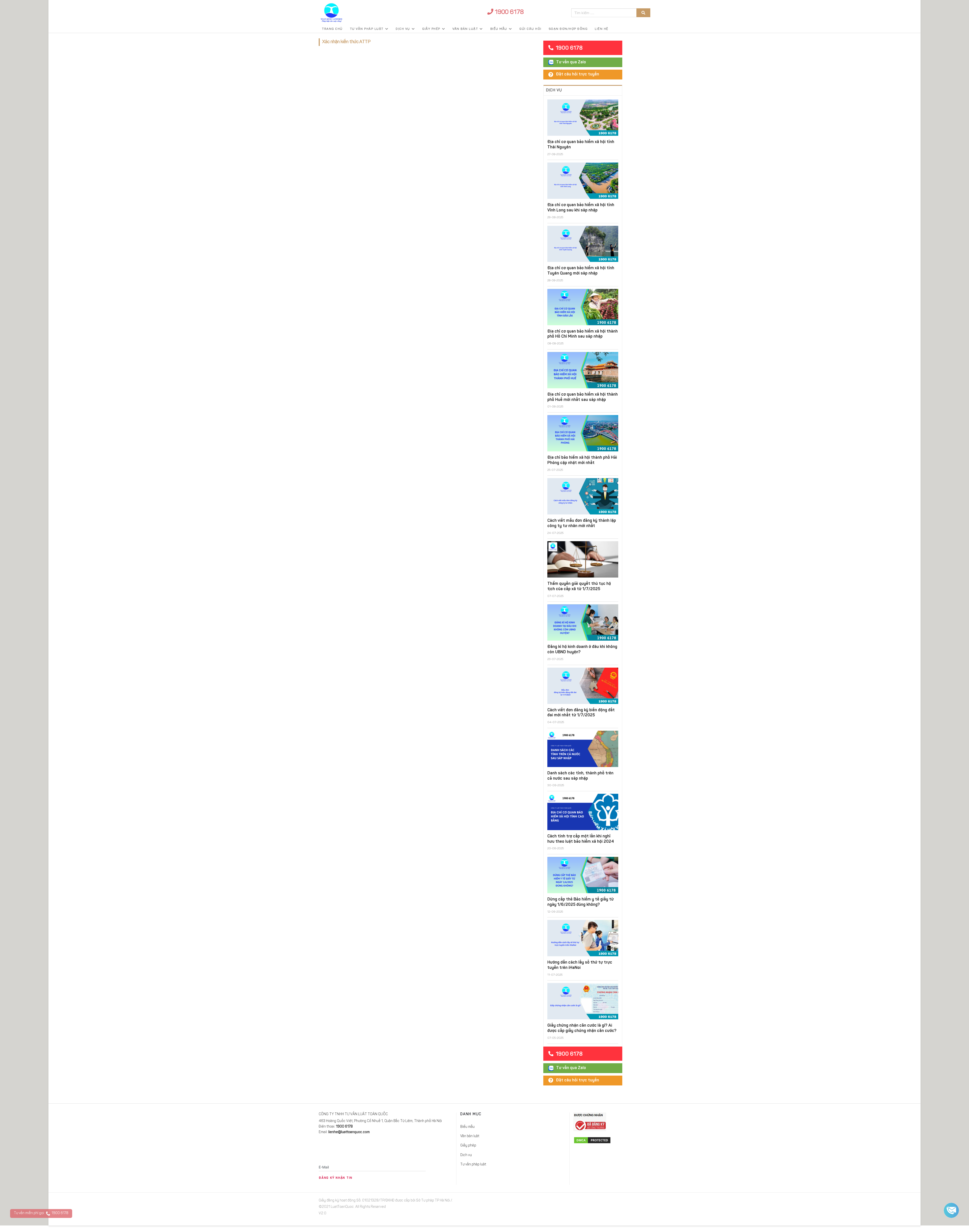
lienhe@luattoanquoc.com (349, 1132)
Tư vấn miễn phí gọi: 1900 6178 (41, 1213)
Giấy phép (431, 29)
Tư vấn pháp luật (367, 29)
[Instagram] (636, 1201)
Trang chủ (332, 29)
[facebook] (607, 1201)
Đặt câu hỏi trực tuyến (577, 74)
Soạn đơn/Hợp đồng (568, 29)
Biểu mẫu (498, 29)
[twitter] (618, 1201)
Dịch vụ (403, 29)
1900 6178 (508, 12)
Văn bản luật (465, 29)
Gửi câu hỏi (530, 29)
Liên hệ (601, 29)
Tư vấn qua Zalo (571, 62)
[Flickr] (647, 1201)
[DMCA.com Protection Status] (611, 1140)
